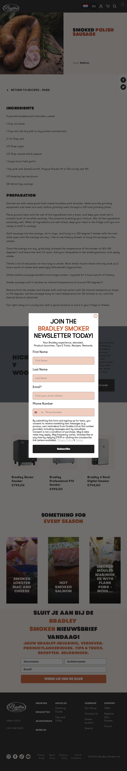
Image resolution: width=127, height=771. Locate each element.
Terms (79, 440)
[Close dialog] (95, 316)
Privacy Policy (65, 440)
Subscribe (63, 449)
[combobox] (38, 412)
